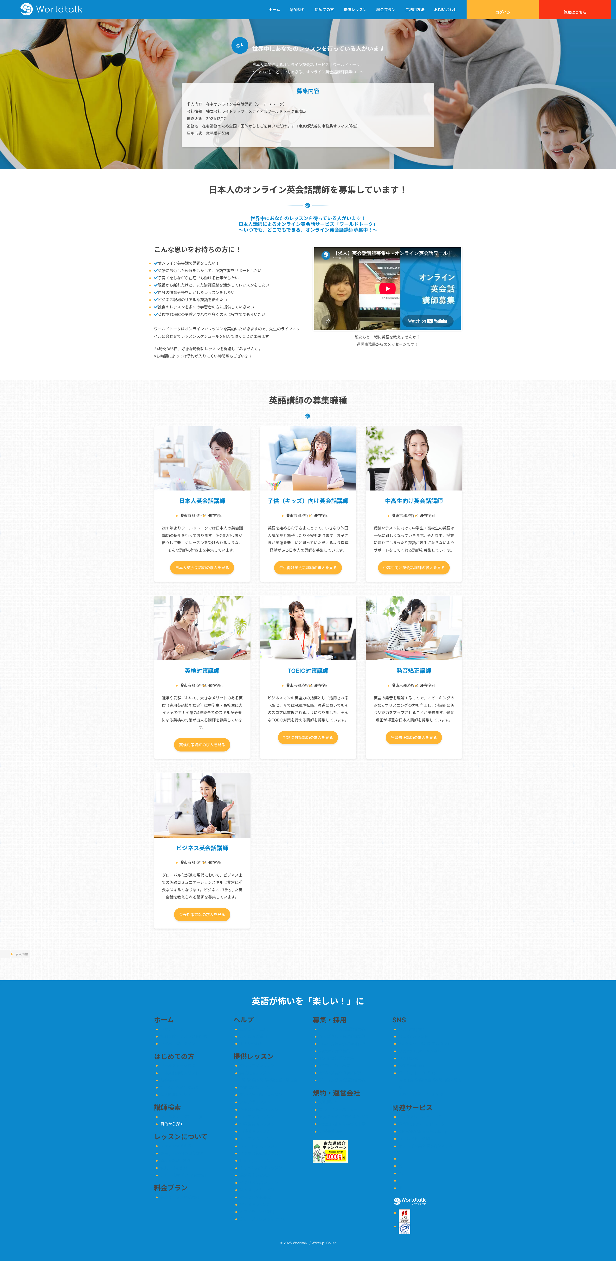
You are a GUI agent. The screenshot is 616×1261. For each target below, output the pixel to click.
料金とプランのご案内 (179, 1197)
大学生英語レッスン (257, 1138)
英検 (402, 1080)
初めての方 (324, 9)
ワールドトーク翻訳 (416, 1138)
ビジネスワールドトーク (420, 1116)
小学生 (404, 1094)
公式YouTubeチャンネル (420, 1051)
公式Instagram (411, 1029)
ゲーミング (433, 1094)
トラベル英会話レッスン (261, 1167)
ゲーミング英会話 (255, 1197)
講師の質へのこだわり (179, 1087)
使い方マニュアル (255, 1029)
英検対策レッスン (255, 1072)
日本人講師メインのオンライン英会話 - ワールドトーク (51, 9)
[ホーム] (5, 954)
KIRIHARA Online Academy (423, 1131)
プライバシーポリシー (338, 1109)
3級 (279, 1080)
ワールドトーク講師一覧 (181, 1116)
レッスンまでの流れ (177, 1145)
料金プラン (386, 9)
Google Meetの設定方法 (181, 1153)
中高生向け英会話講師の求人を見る (414, 567)
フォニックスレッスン (259, 1146)
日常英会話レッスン (257, 1160)
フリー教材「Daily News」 (184, 1175)
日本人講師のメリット (179, 1072)
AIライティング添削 (257, 1211)
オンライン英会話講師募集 (342, 1029)
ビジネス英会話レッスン (261, 1153)
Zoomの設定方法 (175, 1160)
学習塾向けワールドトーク (422, 1124)
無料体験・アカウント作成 (183, 1036)
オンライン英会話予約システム (426, 1146)
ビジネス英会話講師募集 (340, 1072)
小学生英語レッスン (257, 1116)
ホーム (274, 9)
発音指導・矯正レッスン (261, 1094)
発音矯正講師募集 (334, 1065)
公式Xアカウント (413, 1036)
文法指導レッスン (255, 1102)
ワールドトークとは (177, 1065)
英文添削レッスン (255, 1175)
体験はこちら (575, 12)
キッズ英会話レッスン (259, 1109)
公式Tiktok (408, 1058)
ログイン (503, 12)
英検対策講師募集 (334, 1051)
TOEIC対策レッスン (257, 1087)
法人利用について (175, 1094)
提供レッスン (355, 9)
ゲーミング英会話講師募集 (342, 1080)
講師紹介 (297, 9)
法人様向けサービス (257, 1189)
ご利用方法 (414, 9)
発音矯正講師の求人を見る (414, 737)
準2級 (270, 1080)
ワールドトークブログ (418, 1072)
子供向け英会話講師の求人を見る (308, 567)
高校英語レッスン (255, 1131)
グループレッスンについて (263, 1219)
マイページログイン (177, 1043)
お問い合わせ (445, 9)
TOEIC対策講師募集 (336, 1058)
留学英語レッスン (255, 1204)
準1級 (251, 1080)
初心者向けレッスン (257, 1065)
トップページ (172, 1029)
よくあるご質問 (253, 1036)
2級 (260, 1080)
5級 (294, 1080)
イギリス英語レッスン (259, 1182)
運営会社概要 (330, 1131)
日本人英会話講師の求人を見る (202, 567)
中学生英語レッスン (257, 1124)
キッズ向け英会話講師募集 (342, 1036)
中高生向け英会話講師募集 (342, 1043)
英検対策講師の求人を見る (202, 744)
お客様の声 (170, 1080)
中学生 (417, 1094)
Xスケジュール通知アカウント (425, 1043)
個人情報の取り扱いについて (344, 1116)
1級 (242, 1080)
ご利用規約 (329, 1102)
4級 (286, 1080)
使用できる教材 (173, 1167)
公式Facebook (411, 1065)
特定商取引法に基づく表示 (342, 1124)
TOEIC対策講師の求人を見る (308, 737)
